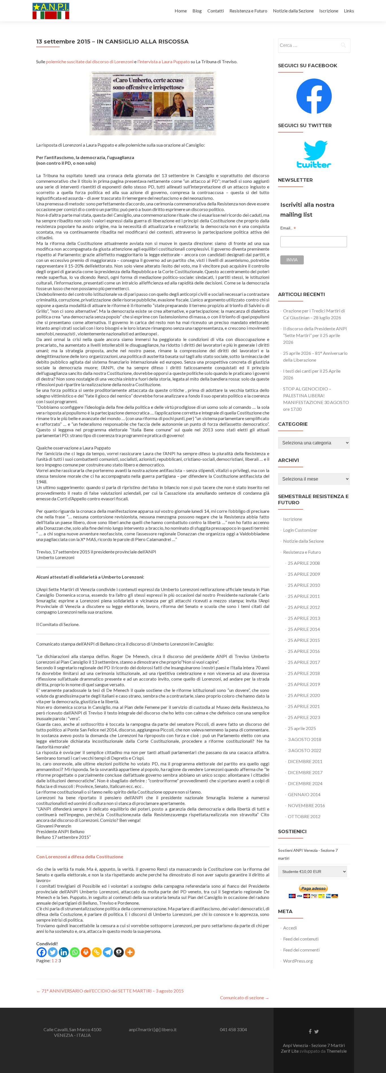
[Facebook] (42, 952)
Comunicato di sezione (244, 997)
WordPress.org (298, 960)
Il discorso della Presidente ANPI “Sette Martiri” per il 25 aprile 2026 (315, 335)
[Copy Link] (97, 952)
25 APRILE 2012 (304, 607)
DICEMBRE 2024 (305, 783)
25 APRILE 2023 (304, 717)
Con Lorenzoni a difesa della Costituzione (79, 856)
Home (181, 10)
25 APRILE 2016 (304, 651)
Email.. (288, 228)
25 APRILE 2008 (304, 563)
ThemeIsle (336, 1051)
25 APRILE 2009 (304, 574)
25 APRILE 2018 (304, 673)
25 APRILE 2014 (304, 629)
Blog (197, 10)
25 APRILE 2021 (304, 706)
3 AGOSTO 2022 (304, 750)
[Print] (86, 952)
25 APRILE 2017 (304, 662)
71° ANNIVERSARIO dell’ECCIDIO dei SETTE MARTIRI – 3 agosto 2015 (110, 990)
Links (349, 10)
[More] (130, 952)
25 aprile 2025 (302, 728)
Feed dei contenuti (300, 938)
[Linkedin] (64, 952)
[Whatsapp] (75, 952)
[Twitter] (53, 952)
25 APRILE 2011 (304, 596)
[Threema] (119, 952)
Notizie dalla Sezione (293, 10)
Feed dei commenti (301, 949)
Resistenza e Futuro (248, 10)
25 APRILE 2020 (304, 695)
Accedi (290, 927)
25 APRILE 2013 (304, 618)
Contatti (215, 10)
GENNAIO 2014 (304, 794)
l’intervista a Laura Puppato (163, 61)
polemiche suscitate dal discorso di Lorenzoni (89, 61)
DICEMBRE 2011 (305, 761)
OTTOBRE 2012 (304, 816)
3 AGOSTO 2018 (304, 739)
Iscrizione (328, 10)
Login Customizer (300, 530)
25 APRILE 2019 (304, 684)
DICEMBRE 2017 (305, 772)
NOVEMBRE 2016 (306, 805)
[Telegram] (108, 952)
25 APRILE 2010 (304, 585)
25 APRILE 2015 (304, 640)
